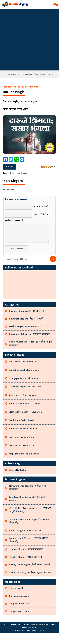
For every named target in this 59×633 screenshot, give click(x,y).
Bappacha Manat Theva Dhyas (24, 454)
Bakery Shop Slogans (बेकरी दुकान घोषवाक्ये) (30, 565)
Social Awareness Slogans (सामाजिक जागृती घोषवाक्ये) (30, 343)
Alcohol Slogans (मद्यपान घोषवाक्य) (26, 74)
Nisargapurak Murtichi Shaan (23, 378)
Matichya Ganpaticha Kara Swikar (25, 387)
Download (9, 166)
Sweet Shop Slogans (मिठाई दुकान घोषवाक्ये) (30, 572)
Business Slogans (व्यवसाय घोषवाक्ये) (26, 311)
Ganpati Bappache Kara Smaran (24, 370)
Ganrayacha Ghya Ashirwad (22, 362)
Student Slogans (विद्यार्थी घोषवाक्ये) (26, 549)
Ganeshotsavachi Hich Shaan (23, 429)
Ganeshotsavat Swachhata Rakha (25, 403)
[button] (53, 259)
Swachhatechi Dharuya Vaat (23, 395)
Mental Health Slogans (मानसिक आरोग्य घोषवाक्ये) (28, 540)
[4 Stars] (48, 167)
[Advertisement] (29, 39)
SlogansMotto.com (19, 611)
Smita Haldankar (18, 173)
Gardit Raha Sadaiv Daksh (21, 420)
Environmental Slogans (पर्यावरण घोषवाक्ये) (29, 334)
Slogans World (16, 588)
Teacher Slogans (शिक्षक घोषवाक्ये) (26, 557)
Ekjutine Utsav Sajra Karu (21, 437)
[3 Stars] (46, 167)
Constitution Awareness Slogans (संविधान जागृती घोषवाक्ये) (30, 510)
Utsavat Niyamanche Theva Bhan (25, 412)
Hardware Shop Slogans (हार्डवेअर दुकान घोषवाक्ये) (28, 487)
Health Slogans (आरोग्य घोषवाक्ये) (25, 326)
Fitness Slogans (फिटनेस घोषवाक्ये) (25, 530)
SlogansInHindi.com (19, 604)
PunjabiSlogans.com (19, 596)
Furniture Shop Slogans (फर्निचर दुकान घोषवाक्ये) (27, 499)
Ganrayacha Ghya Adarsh (21, 445)
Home (8, 74)
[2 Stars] (44, 167)
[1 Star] (42, 167)
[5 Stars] (51, 167)
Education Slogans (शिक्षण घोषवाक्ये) (26, 319)
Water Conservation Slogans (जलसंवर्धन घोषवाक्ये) (29, 521)
